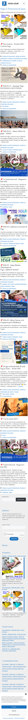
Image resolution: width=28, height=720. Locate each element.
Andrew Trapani (6, 337)
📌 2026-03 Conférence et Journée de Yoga (13, 227)
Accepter (14, 707)
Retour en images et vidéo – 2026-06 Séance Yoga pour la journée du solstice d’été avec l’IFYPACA (13, 638)
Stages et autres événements (10, 102)
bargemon (5, 207)
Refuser (14, 711)
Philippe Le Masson (14, 243)
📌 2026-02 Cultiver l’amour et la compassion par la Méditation (12, 321)
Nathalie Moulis (17, 149)
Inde (3, 394)
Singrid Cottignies (5, 286)
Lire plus (20, 386)
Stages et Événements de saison (17, 58)
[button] (26, 694)
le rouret (19, 60)
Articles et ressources (8, 56)
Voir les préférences (14, 714)
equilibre (4, 284)
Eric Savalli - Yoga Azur (9, 664)
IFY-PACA (9, 149)
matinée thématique (20, 284)
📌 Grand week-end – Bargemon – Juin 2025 (12, 465)
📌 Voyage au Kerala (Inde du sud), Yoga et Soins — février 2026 (12, 367)
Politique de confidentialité (8, 718)
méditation (15, 337)
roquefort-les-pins (5, 63)
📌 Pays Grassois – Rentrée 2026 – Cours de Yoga (12, 45)
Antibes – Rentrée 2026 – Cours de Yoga (14, 556)
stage (10, 207)
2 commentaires (7, 396)
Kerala (7, 394)
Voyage (16, 392)
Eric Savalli (5, 106)
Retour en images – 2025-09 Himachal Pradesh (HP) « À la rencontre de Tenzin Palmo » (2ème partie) (13, 644)
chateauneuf (5, 60)
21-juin (4, 149)
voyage (12, 394)
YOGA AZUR (13, 3)
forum (4, 435)
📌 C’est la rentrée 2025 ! (9, 419)
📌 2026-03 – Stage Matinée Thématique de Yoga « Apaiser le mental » (10, 267)
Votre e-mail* (6, 525)
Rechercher (5, 496)
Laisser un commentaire (9, 65)
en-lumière (13, 60)
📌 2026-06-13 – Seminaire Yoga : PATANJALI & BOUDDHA (12, 87)
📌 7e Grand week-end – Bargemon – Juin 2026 (13, 180)
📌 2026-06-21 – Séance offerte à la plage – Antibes (12, 132)
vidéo (20, 337)
